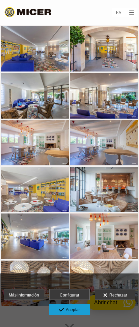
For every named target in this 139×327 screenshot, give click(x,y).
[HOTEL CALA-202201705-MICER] (35, 48)
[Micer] (28, 12)
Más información (24, 295)
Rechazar (117, 295)
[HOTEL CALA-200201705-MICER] (104, 189)
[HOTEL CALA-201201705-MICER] (104, 95)
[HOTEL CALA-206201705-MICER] (104, 142)
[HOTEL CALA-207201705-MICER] (35, 236)
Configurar (69, 295)
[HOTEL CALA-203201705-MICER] (35, 95)
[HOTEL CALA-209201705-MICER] (35, 142)
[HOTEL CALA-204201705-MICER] (35, 189)
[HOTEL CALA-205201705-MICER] (104, 48)
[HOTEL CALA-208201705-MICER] (104, 236)
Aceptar (72, 309)
